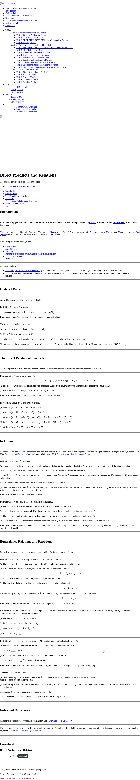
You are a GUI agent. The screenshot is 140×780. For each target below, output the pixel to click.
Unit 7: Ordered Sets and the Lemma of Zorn (35, 62)
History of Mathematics (26, 112)
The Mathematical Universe (102, 232)
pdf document (118, 222)
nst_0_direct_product (8, 756)
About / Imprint (17, 99)
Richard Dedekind (19, 87)
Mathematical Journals (26, 109)
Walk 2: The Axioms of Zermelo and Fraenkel (31, 45)
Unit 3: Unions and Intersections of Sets (33, 52)
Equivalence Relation (14, 256)
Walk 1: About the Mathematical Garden (28, 33)
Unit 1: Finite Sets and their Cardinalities (33, 72)
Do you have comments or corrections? (17, 779)
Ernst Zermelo (17, 92)
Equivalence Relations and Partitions (21, 20)
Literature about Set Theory (60, 721)
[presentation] (84, 270)
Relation (9, 251)
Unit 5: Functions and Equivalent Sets (32, 57)
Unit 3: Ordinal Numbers (27, 77)
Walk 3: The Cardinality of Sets (24, 70)
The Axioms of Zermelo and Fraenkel (21, 186)
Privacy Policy (17, 102)
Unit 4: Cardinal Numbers (27, 79)
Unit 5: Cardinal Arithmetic (28, 82)
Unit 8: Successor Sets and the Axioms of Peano (37, 65)
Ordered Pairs (11, 13)
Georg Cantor (17, 89)
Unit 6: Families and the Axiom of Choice (34, 60)
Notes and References (14, 23)
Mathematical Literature (26, 107)
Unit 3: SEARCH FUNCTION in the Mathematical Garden (42, 40)
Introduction (10, 11)
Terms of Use (17, 97)
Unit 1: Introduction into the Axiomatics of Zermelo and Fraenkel (44, 47)
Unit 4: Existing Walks (26, 42)
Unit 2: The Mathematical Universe (31, 50)
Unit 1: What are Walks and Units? (31, 35)
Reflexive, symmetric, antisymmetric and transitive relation (30, 254)
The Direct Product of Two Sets (19, 16)
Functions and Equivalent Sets (17, 454)
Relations (9, 18)
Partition (9, 259)
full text (92, 222)
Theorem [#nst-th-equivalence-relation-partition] (26, 273)
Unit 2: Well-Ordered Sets (27, 75)
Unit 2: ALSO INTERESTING (30, 37)
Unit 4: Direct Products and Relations (32, 55)
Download (10, 25)
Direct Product (11, 249)
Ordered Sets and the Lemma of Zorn (73, 454)
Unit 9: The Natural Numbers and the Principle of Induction (42, 67)
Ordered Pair (11, 246)
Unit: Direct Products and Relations (20, 8)
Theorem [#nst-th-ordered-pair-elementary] (23, 270)
